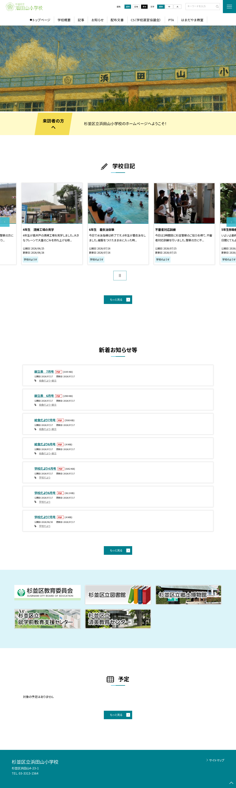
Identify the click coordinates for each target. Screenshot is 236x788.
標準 (161, 6)
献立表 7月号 (44, 371)
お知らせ (97, 19)
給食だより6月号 (45, 444)
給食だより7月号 (45, 420)
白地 (136, 6)
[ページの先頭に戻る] (231, 783)
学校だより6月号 (45, 493)
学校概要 (64, 19)
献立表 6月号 (44, 395)
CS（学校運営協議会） (146, 19)
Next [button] (231, 222)
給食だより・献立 (47, 380)
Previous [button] (5, 222)
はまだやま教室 (192, 19)
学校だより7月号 (45, 517)
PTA (171, 19)
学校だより (44, 477)
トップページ (41, 19)
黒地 (144, 6)
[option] (118, 68)
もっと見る (116, 299)
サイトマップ (216, 760)
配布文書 (117, 19)
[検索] (217, 6)
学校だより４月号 (45, 468)
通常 (128, 6)
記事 (81, 19)
